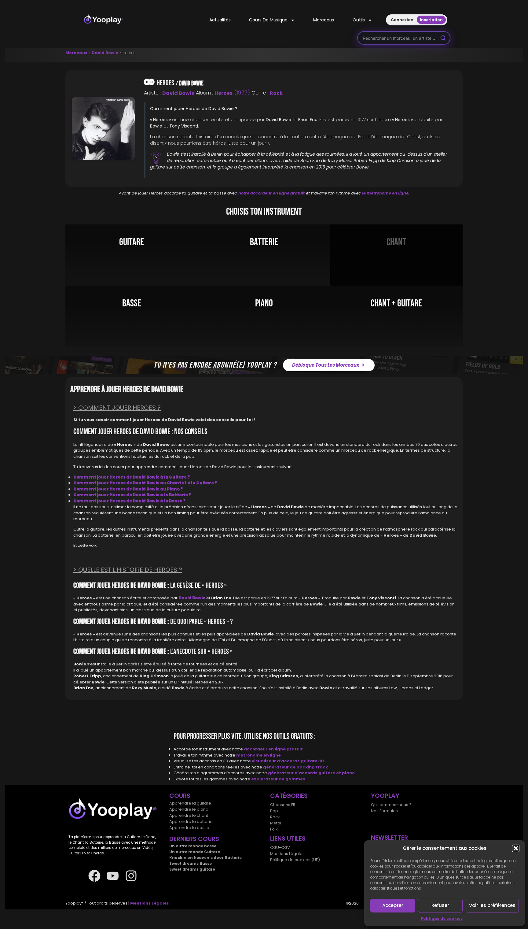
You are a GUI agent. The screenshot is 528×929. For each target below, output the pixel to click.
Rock (276, 93)
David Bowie (105, 53)
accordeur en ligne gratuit (273, 749)
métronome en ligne (258, 755)
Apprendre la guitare (190, 803)
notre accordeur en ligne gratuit (271, 193)
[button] (516, 848)
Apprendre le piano (188, 809)
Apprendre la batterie (191, 821)
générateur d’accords (293, 773)
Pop (274, 811)
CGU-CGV (280, 847)
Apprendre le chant (188, 815)
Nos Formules (384, 811)
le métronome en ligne (385, 193)
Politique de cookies (442, 918)
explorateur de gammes (278, 779)
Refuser (440, 905)
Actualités (220, 20)
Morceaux (323, 20)
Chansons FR (282, 805)
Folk (274, 829)
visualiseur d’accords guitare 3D (288, 761)
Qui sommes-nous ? (391, 805)
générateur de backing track (295, 767)
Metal (275, 823)
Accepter (392, 905)
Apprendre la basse (189, 828)
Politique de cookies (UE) (295, 860)
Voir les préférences (492, 905)
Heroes (224, 93)
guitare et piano (336, 773)
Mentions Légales (287, 854)
